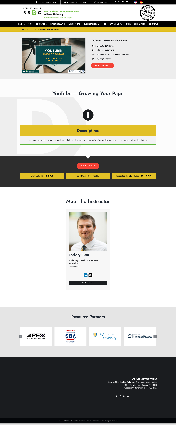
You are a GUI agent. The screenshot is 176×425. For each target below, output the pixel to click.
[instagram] (119, 1)
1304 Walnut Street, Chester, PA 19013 (140, 385)
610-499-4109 (151, 388)
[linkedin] (123, 1)
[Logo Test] (51, 7)
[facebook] (115, 1)
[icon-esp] (141, 2)
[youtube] (127, 1)
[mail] (90, 275)
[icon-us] (135, 2)
